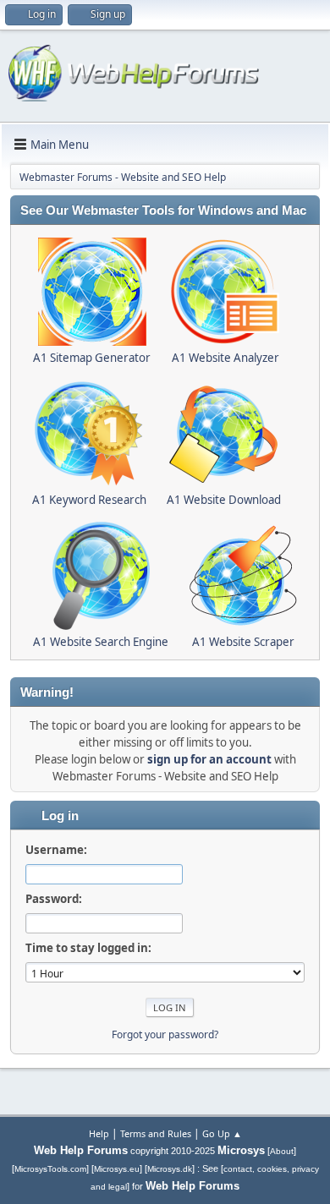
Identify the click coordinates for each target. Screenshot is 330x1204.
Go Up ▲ (222, 1133)
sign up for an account (209, 759)
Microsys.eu (117, 1169)
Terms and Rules (155, 1133)
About (282, 1151)
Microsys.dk (169, 1169)
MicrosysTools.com (50, 1169)
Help (99, 1133)
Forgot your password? (165, 1034)
